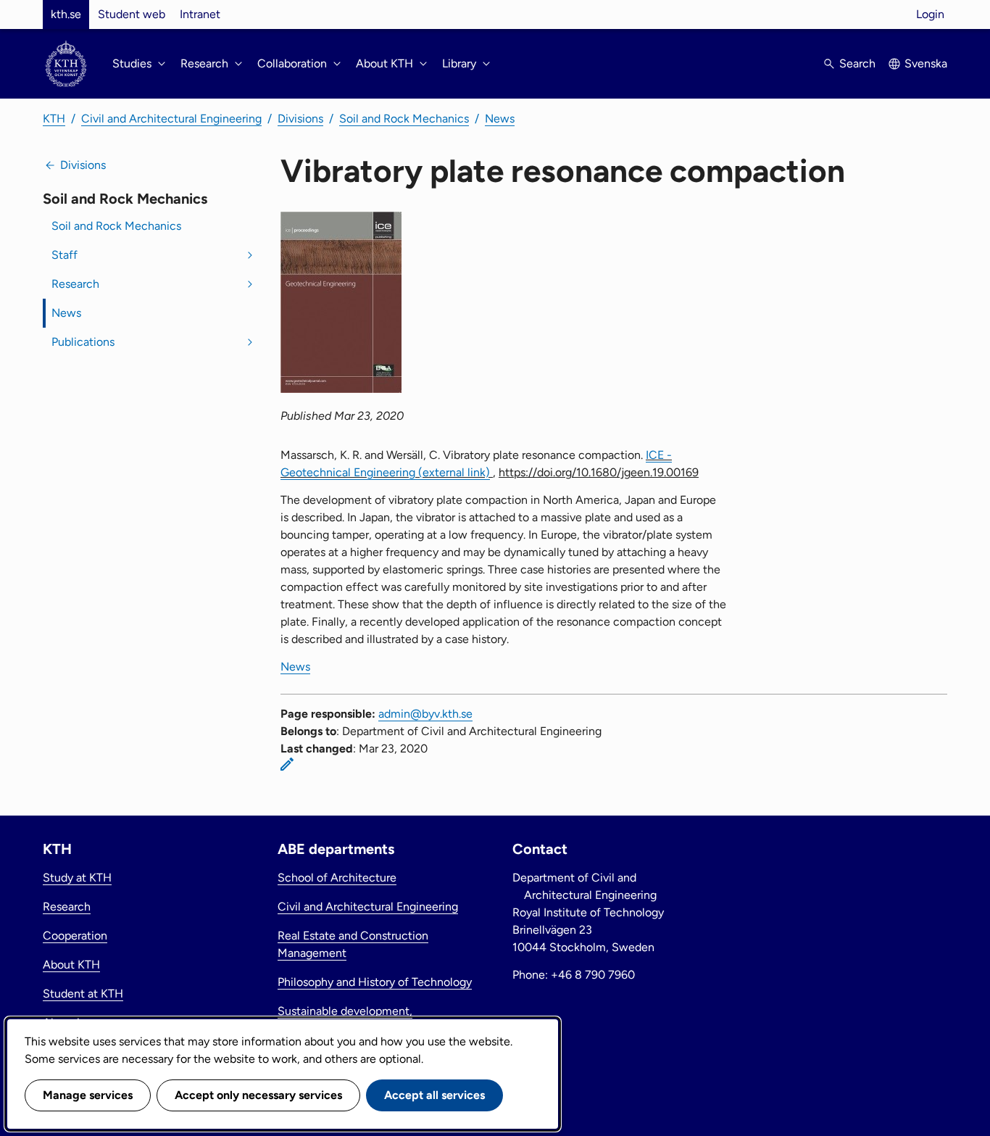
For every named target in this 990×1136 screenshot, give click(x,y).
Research (75, 284)
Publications (83, 342)
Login (930, 14)
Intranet (200, 14)
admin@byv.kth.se (425, 714)
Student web (131, 14)
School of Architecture (337, 877)
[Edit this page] (287, 764)
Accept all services (434, 1095)
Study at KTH (77, 877)
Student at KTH (83, 993)
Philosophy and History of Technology (375, 982)
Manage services (88, 1095)
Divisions (300, 118)
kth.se (66, 14)
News (500, 118)
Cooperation (75, 935)
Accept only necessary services (258, 1095)
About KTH (71, 964)
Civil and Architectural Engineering (171, 118)
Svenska (925, 63)
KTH (54, 118)
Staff (64, 255)
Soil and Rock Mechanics (404, 118)
